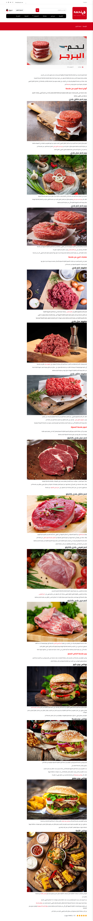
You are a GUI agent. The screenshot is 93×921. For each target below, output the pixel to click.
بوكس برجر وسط (78, 775)
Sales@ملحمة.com (19, 2)
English (85, 2)
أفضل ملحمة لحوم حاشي (49, 537)
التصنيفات (36, 16)
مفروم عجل (48, 364)
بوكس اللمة (44, 893)
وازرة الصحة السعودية (42, 906)
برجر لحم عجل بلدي (77, 199)
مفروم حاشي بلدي (79, 420)
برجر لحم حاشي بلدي (58, 146)
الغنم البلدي (69, 312)
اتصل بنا (18, 16)
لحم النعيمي (41, 594)
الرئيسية (61, 16)
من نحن (53, 16)
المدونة (26, 16)
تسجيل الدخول (19, 10)
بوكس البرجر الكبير (35, 707)
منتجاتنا (45, 16)
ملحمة (68, 84)
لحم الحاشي (82, 534)
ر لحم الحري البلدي (58, 643)
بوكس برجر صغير (66, 821)
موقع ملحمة (39, 903)
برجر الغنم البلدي (72, 250)
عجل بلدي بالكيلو (55, 487)
